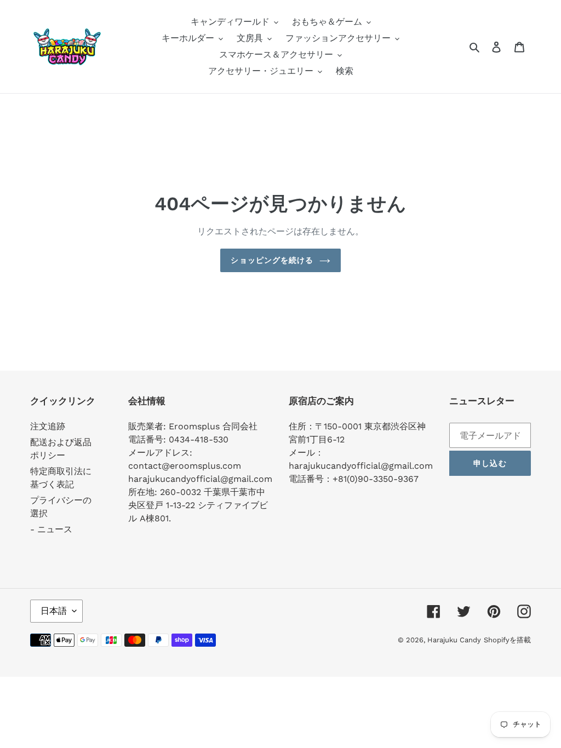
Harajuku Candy (454, 640)
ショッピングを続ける (272, 260)
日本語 (54, 611)
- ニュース (51, 529)
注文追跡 (47, 426)
